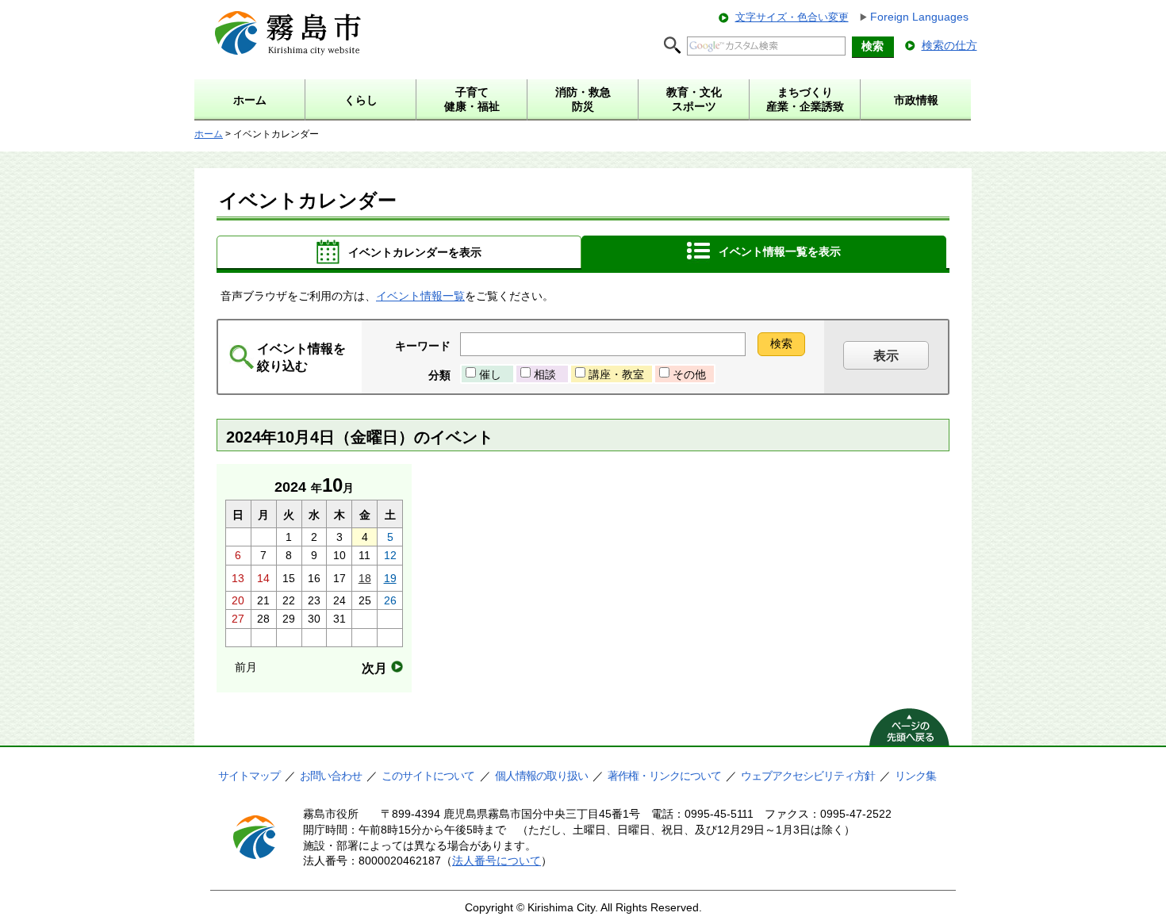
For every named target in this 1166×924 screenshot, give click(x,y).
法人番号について (496, 860)
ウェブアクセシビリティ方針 (808, 775)
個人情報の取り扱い (541, 775)
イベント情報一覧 (420, 295)
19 (390, 578)
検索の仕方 (949, 45)
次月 (374, 668)
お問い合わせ (331, 775)
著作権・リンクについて (664, 775)
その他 (689, 374)
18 (365, 578)
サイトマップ (249, 775)
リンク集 (915, 775)
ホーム (208, 134)
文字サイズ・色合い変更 (792, 17)
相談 (545, 374)
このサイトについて (428, 775)
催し (490, 374)
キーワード (423, 345)
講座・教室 (616, 374)
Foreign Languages (919, 16)
